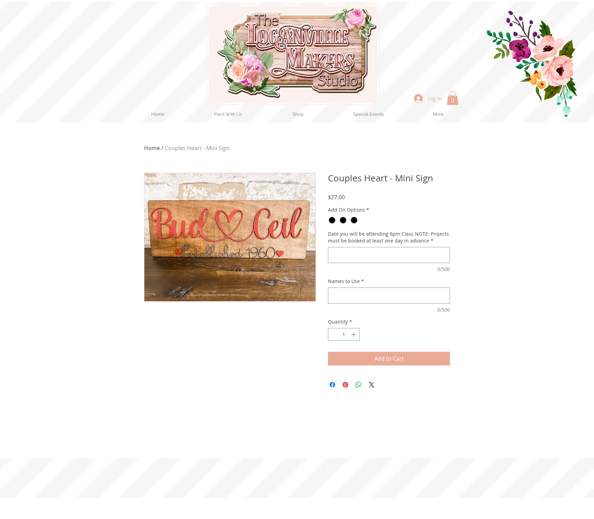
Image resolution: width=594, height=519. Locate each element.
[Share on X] (371, 385)
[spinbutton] (344, 334)
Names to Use (346, 281)
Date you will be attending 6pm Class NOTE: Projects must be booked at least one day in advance (388, 237)
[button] (453, 98)
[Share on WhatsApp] (358, 385)
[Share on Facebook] (332, 385)
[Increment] (354, 334)
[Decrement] (333, 334)
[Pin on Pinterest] (345, 385)
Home (152, 148)
